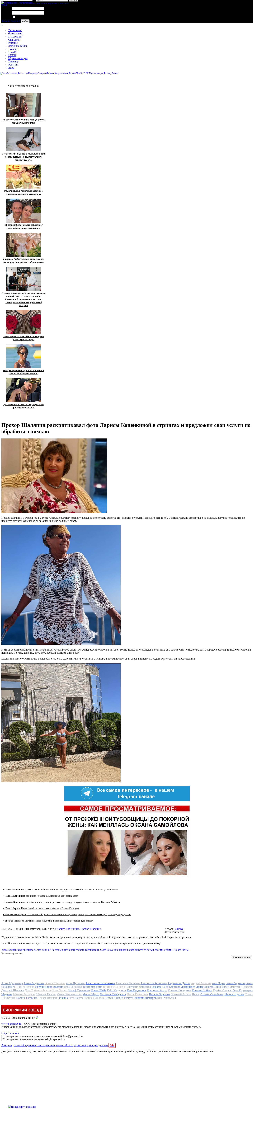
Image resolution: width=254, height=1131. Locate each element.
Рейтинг (13, 64)
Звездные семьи (17, 45)
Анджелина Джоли (178, 983)
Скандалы (14, 39)
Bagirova (178, 928)
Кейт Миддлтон (116, 990)
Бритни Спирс (43, 986)
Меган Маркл (91, 994)
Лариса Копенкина (68, 928)
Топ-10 (12, 52)
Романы (13, 42)
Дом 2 (29, 990)
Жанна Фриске (42, 990)
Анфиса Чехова (25, 986)
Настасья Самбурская (113, 994)
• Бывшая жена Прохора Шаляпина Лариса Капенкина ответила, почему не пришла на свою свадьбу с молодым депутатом (67, 914)
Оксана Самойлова (211, 994)
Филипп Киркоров (145, 997)
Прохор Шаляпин (90, 928)
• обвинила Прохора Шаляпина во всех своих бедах (40, 896)
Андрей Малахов (201, 983)
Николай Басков (181, 994)
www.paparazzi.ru (11, 1023)
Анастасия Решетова (153, 983)
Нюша (195, 994)
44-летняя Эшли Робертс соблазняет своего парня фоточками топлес (23, 226)
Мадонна (6, 994)
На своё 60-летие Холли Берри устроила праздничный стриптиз (24, 121)
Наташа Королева (159, 994)
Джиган (209, 986)
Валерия (58, 986)
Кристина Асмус (157, 990)
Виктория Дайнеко (114, 986)
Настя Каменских (137, 994)
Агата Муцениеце (12, 983)
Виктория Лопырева (138, 986)
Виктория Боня (92, 986)
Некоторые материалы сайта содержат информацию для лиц (75, 1045)
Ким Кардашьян (136, 990)
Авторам (6, 1045)
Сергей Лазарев (114, 997)
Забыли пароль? (10, 21)
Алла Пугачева (75, 983)
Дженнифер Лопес (192, 986)
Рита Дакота (75, 997)
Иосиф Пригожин (79, 990)
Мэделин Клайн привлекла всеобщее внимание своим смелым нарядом (23, 192)
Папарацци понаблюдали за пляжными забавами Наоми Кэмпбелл (23, 372)
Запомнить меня (25, 17)
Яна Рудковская (166, 997)
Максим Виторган (24, 994)
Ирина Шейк (98, 990)
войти (25, 21)
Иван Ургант (60, 990)
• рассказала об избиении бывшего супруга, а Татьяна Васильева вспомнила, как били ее (60, 889)
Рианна (63, 997)
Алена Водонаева (33, 983)
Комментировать (241, 957)
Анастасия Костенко (127, 983)
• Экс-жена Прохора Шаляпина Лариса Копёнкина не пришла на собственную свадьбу (48, 920)
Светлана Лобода (93, 997)
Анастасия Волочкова (100, 983)
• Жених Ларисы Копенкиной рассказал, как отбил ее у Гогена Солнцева (41, 908)
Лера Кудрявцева (242, 990)
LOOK (12, 55)
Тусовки (13, 49)
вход (4, 4)
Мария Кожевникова (69, 994)
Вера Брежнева (73, 986)
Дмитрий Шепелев (12, 990)
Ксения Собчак (202, 990)
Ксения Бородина (179, 990)
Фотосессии (15, 33)
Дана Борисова (171, 986)
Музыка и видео (17, 58)
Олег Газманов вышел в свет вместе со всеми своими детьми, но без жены (144, 949)
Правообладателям (25, 1045)
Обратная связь (10, 1033)
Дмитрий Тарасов (241, 986)
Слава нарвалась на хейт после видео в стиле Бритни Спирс (23, 338)
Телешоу (13, 61)
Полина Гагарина (26, 997)
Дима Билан (221, 986)
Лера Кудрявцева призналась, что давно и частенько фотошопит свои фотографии (50, 949)
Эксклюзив (15, 30)
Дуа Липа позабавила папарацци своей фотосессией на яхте (23, 406)
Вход (11, 67)
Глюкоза (156, 986)
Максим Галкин (45, 994)
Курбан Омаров (222, 990)
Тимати (128, 997)
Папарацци (15, 36)
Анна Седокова (236, 983)
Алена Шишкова (55, 983)
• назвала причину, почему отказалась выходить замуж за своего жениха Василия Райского (61, 902)
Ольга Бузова (234, 994)
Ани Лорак (218, 983)
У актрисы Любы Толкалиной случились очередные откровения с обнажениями (23, 260)
